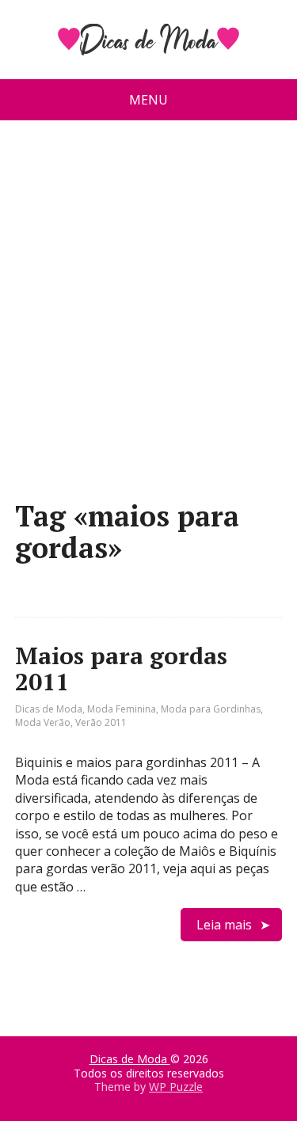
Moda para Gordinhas (211, 709)
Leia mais (224, 924)
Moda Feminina (121, 709)
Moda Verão (42, 722)
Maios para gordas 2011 (121, 668)
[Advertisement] (148, 316)
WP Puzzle (176, 1086)
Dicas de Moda (48, 709)
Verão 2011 (101, 722)
